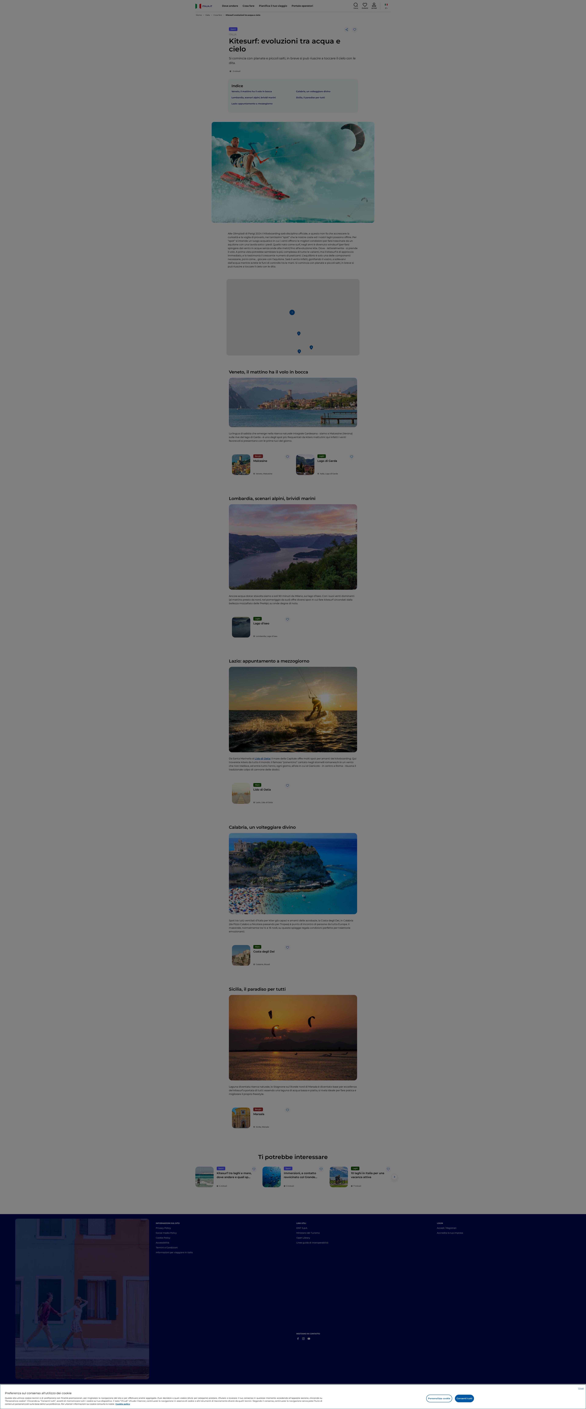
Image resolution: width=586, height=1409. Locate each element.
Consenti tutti (464, 1398)
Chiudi (581, 1388)
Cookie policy (123, 1404)
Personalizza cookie (439, 1398)
